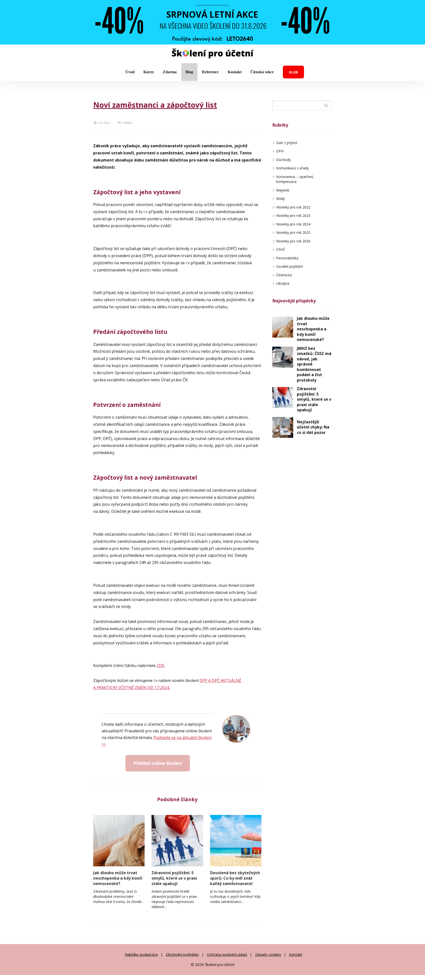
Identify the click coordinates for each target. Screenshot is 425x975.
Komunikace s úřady (292, 168)
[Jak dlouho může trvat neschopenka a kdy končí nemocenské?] (119, 840)
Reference (210, 72)
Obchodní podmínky (182, 954)
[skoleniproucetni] (212, 54)
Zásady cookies (268, 954)
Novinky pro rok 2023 (293, 215)
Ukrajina (282, 283)
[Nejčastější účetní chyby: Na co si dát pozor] (282, 427)
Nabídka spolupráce (141, 954)
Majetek (282, 190)
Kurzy (148, 72)
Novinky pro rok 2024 (293, 224)
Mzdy (280, 198)
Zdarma (170, 72)
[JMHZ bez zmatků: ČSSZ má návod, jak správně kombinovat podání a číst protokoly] (282, 357)
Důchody (283, 159)
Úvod (130, 72)
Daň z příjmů (286, 142)
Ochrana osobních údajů (227, 954)
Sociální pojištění (289, 266)
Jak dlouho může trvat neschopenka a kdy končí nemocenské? (117, 878)
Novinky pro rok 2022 (293, 207)
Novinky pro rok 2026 (293, 241)
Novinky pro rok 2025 (293, 232)
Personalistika (287, 258)
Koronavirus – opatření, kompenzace (295, 179)
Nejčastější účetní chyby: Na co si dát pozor (313, 427)
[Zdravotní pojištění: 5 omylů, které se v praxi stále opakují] (177, 840)
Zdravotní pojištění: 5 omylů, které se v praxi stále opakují (174, 878)
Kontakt (235, 72)
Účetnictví (284, 275)
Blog (189, 72)
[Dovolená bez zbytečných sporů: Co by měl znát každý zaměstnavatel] (235, 840)
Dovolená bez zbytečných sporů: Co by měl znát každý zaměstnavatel (235, 878)
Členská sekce (262, 72)
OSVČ (280, 249)
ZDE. (161, 665)
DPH (280, 151)
